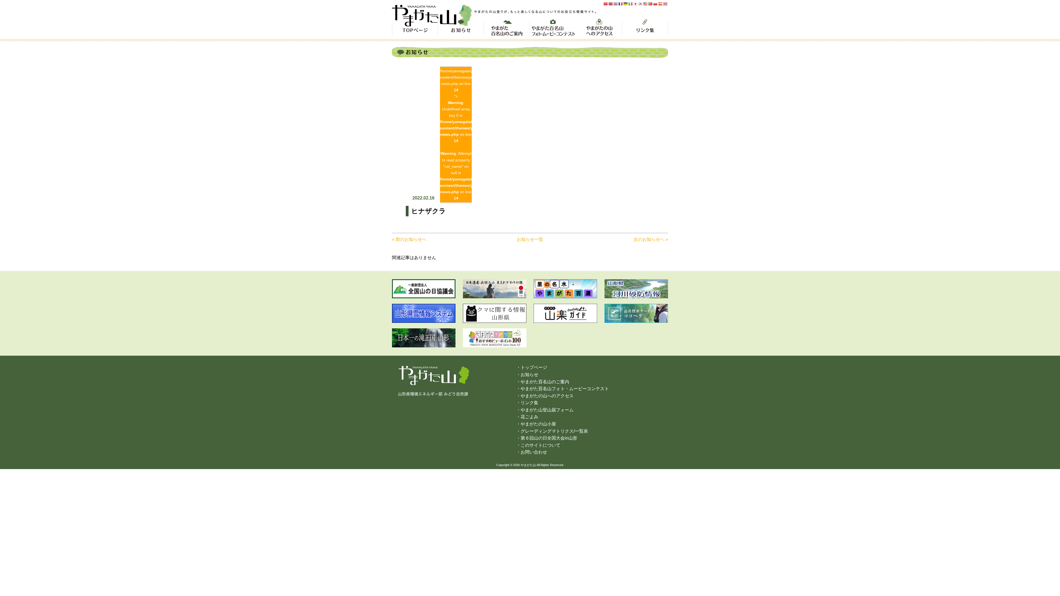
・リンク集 (527, 402)
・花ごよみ (527, 416)
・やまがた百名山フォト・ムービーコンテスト (562, 388)
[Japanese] (635, 3)
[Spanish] (660, 3)
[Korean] (640, 3)
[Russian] (655, 3)
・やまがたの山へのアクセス (545, 395)
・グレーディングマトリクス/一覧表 (552, 431)
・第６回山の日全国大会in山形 (546, 438)
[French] (620, 3)
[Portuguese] (650, 3)
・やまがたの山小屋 (536, 424)
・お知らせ (527, 374)
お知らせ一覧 (530, 239)
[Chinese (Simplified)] (605, 3)
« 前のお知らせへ (409, 239)
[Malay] (645, 3)
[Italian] (630, 3)
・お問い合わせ (531, 452)
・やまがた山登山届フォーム (545, 410)
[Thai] (665, 3)
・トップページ (531, 367)
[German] (625, 3)
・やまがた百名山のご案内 (542, 381)
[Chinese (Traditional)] (610, 3)
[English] (615, 3)
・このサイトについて (538, 445)
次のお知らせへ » (651, 239)
